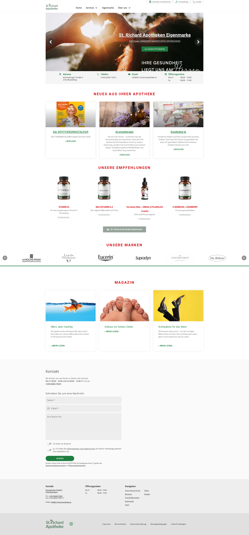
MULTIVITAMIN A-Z (104, 207)
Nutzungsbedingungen (77, 465)
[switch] (83, 443)
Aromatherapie (124, 131)
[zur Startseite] (60, 7)
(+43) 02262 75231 (53, 384)
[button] (50, 42)
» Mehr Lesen (70, 141)
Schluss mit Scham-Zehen (119, 326)
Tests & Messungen (132, 498)
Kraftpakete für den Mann (172, 326)
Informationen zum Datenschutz (81, 448)
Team (127, 505)
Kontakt (147, 494)
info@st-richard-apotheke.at (61, 502)
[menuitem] (79, 7)
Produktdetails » (64, 217)
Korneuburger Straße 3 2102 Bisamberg (54, 491)
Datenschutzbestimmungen (56, 465)
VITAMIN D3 (64, 207)
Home (146, 490)
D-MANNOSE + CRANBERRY (185, 207)
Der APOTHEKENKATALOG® (70, 131)
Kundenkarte (178, 131)
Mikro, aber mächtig (62, 326)
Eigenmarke (129, 501)
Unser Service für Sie (132, 490)
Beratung (128, 494)
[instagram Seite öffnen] (71, 524)
